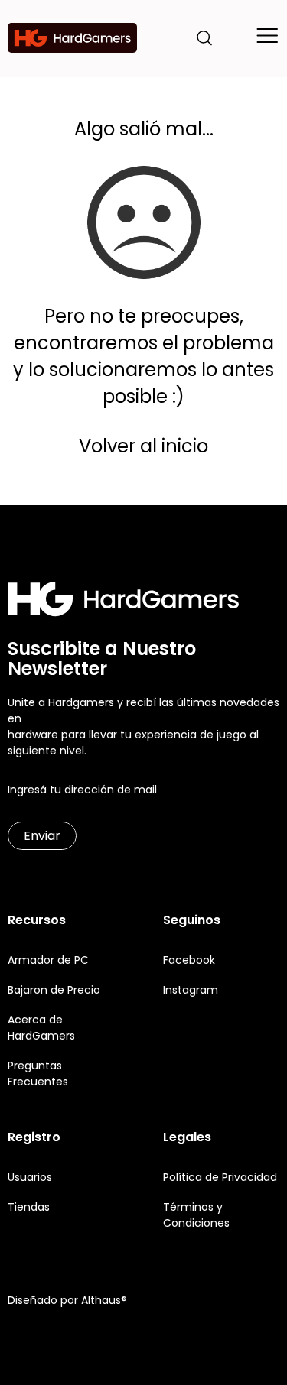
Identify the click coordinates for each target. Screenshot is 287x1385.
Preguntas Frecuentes (38, 1073)
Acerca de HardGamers (41, 1027)
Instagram (190, 989)
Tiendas (29, 1207)
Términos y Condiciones (196, 1215)
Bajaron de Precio (54, 989)
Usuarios (30, 1177)
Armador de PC (48, 960)
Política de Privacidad (220, 1177)
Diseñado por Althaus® (67, 1300)
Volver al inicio (143, 446)
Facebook (189, 960)
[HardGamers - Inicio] (72, 38)
